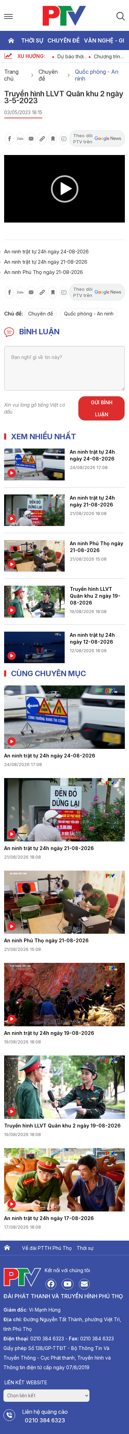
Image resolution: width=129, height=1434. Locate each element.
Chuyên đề (63, 40)
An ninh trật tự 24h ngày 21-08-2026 (45, 262)
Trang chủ (11, 40)
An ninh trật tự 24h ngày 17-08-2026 (49, 1218)
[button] (64, 189)
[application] (64, 189)
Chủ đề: (13, 313)
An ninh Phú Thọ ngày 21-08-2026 (43, 272)
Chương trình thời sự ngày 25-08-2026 (107, 56)
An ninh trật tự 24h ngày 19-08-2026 (49, 1033)
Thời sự (32, 40)
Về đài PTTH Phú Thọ (47, 1248)
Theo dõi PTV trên (83, 138)
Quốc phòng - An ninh (96, 75)
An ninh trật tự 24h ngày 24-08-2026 (46, 251)
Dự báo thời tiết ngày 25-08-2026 (70, 56)
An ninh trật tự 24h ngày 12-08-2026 (92, 638)
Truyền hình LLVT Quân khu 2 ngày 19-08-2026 (95, 596)
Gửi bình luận (101, 408)
